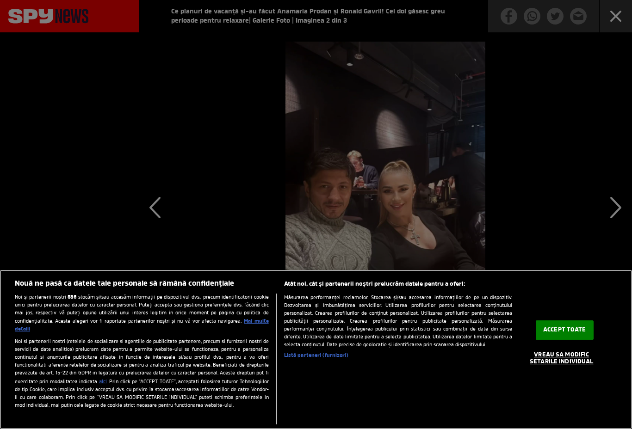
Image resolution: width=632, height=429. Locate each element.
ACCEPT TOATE (564, 330)
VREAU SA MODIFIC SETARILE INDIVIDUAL (561, 358)
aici (103, 381)
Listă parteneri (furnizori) (316, 355)
